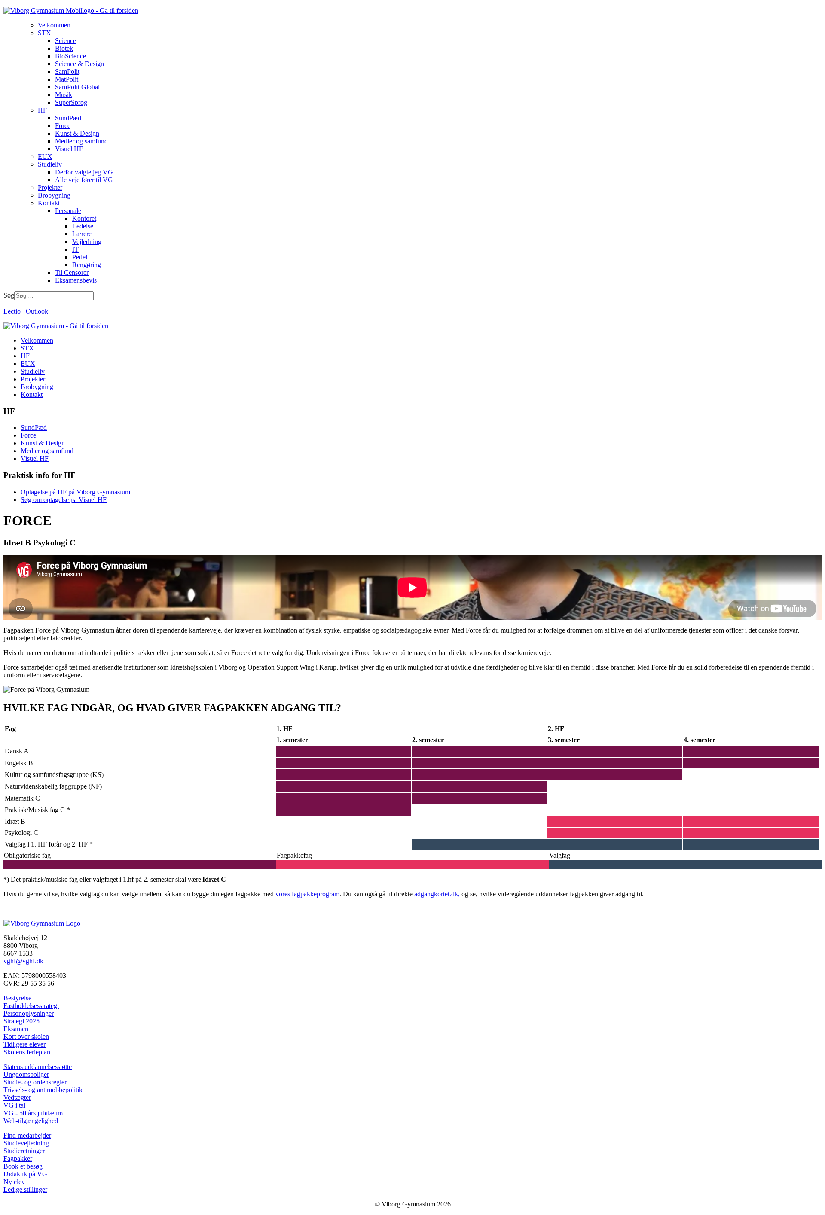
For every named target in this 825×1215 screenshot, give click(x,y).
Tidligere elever (24, 1044)
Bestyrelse (17, 998)
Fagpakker (17, 1158)
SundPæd (34, 427)
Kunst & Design (43, 443)
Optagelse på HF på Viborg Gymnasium (75, 492)
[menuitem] (54, 25)
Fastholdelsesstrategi (31, 1005)
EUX (28, 363)
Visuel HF (35, 458)
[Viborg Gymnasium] (70, 10)
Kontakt (32, 394)
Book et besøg (23, 1166)
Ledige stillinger (25, 1189)
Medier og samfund (47, 450)
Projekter (33, 379)
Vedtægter (17, 1097)
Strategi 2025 (21, 1021)
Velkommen (37, 340)
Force (28, 435)
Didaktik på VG (25, 1174)
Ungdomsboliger (26, 1074)
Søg (8, 295)
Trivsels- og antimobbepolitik (42, 1089)
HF (25, 355)
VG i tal (14, 1105)
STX (27, 348)
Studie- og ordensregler (35, 1082)
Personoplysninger (28, 1013)
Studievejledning (26, 1143)
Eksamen (15, 1028)
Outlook (37, 311)
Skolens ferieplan (26, 1052)
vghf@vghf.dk (23, 961)
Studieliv (33, 371)
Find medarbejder (27, 1135)
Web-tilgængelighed (30, 1120)
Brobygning (37, 386)
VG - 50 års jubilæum (33, 1113)
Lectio (12, 311)
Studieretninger (24, 1150)
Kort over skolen (26, 1036)
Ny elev (14, 1181)
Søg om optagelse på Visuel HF (64, 499)
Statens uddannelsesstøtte (37, 1066)
